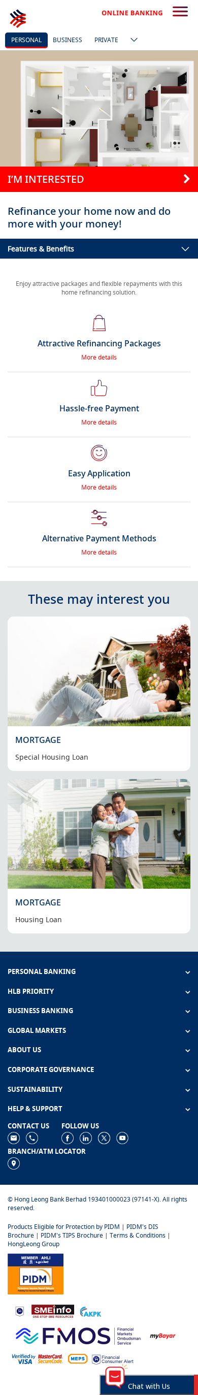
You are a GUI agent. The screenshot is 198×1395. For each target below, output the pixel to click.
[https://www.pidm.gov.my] (35, 1273)
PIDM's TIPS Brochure (72, 1235)
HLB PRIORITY (31, 991)
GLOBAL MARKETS (37, 1030)
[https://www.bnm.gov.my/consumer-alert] (113, 1359)
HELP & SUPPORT (35, 1108)
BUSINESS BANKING (40, 1010)
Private (106, 40)
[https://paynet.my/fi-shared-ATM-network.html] (78, 1358)
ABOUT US (24, 1049)
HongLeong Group (33, 1244)
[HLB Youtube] (122, 1137)
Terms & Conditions (138, 1235)
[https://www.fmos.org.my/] (78, 1335)
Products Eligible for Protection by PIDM (64, 1226)
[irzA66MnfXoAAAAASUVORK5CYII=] (32, 1137)
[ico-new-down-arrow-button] (131, 40)
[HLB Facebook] (67, 1137)
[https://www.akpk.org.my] (90, 1310)
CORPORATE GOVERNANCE (51, 1069)
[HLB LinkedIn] (86, 1137)
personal (26, 40)
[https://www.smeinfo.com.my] (52, 1310)
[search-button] (180, 12)
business (67, 40)
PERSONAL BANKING (42, 971)
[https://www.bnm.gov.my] (19, 1311)
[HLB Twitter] (104, 1137)
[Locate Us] (14, 1162)
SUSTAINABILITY (35, 1089)
